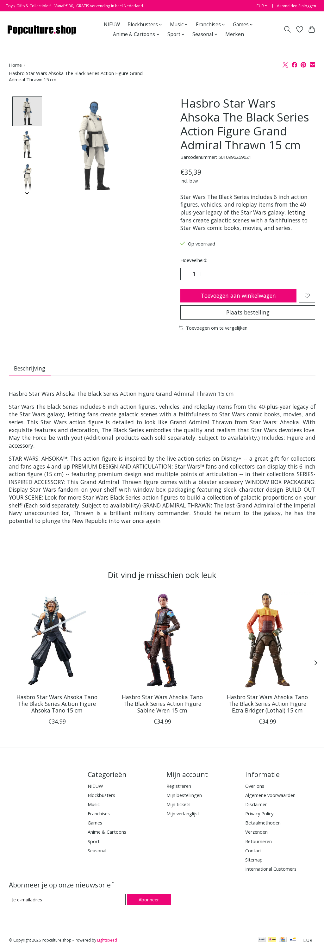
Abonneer (149, 899)
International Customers (270, 869)
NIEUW (112, 24)
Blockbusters (101, 795)
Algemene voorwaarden (270, 795)
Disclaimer (256, 804)
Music (94, 804)
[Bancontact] (293, 940)
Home (15, 65)
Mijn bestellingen (184, 795)
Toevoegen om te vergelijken (216, 328)
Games (95, 822)
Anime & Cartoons (107, 832)
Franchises (99, 813)
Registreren (178, 786)
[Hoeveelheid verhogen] (200, 274)
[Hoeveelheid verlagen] (187, 274)
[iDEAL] (272, 940)
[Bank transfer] (262, 940)
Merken (234, 34)
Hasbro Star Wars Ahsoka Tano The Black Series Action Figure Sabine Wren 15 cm (162, 703)
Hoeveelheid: (193, 260)
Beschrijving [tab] (29, 368)
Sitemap (254, 859)
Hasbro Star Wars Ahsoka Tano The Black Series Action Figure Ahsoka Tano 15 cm (56, 703)
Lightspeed (107, 940)
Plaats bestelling (248, 312)
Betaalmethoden (263, 822)
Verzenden (256, 832)
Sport (94, 841)
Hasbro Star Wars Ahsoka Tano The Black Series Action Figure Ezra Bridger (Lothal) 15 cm (267, 703)
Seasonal (97, 850)
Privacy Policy (259, 813)
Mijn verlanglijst (182, 813)
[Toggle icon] (287, 29)
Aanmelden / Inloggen (296, 6)
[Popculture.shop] (42, 29)
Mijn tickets (178, 804)
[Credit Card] (283, 940)
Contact (253, 850)
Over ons (254, 786)
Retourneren (258, 841)
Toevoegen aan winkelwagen (238, 295)
